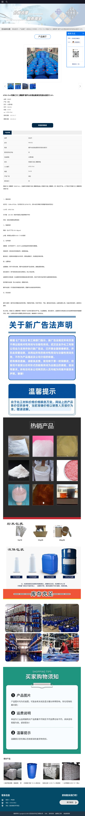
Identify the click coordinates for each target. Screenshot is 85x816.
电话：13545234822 (11, 803)
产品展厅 (22, 29)
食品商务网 (67, 813)
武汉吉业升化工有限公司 (36, 813)
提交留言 (70, 802)
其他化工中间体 (32, 29)
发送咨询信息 (42, 125)
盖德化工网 (58, 813)
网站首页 (15, 29)
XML (46, 813)
